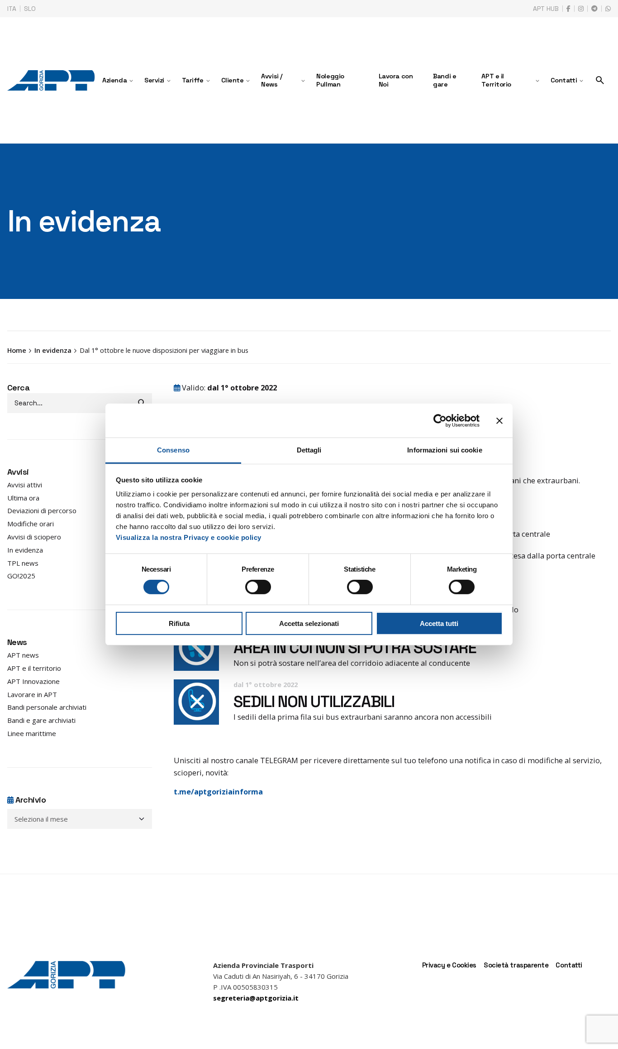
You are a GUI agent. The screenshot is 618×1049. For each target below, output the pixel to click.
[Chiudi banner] (499, 420)
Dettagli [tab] (309, 450)
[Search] (600, 80)
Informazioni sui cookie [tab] (444, 450)
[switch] (258, 587)
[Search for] (79, 403)
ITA (11, 9)
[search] (142, 403)
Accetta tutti (439, 623)
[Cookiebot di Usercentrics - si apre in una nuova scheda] (440, 420)
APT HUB (546, 9)
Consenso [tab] (173, 450)
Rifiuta (179, 623)
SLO (30, 9)
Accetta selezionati (309, 623)
